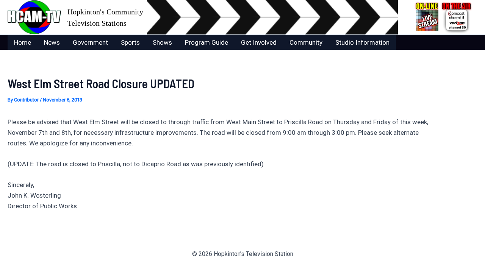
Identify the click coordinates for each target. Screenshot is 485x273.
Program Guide (206, 42)
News (52, 42)
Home (22, 42)
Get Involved (259, 42)
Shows (162, 42)
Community (305, 42)
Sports (130, 42)
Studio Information (362, 42)
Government (90, 42)
